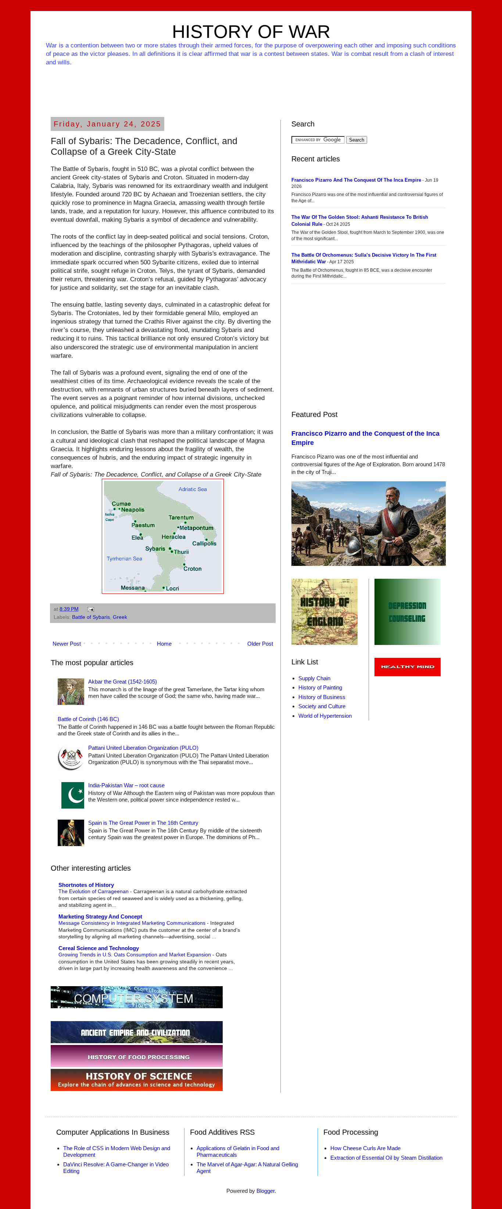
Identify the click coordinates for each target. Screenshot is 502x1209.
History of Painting (320, 687)
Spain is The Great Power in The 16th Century (143, 823)
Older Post (260, 644)
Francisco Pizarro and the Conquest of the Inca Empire (356, 180)
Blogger (266, 1191)
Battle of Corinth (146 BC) (88, 719)
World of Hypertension (325, 716)
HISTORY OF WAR (251, 31)
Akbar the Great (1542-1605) (122, 681)
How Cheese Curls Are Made (365, 1148)
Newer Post (67, 644)
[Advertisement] (251, 86)
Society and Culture (321, 706)
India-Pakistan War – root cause (126, 785)
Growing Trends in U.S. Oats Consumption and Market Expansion (135, 954)
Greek (120, 617)
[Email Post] (89, 609)
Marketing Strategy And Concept (100, 916)
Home (164, 644)
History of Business (321, 697)
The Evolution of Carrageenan (94, 891)
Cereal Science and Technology (98, 948)
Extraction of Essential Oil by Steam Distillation (386, 1158)
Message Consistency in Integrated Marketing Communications (132, 923)
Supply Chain (314, 678)
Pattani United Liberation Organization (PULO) (143, 748)
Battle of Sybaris (91, 617)
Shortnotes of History (86, 885)
